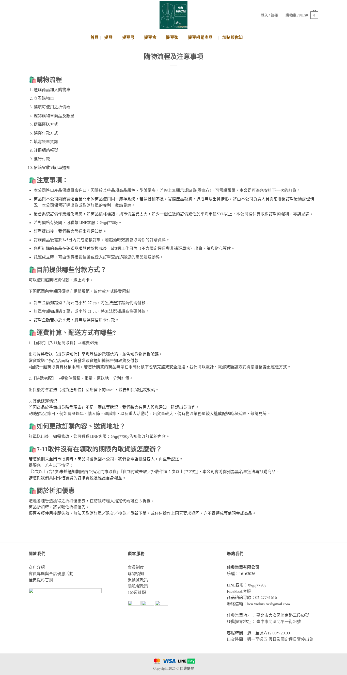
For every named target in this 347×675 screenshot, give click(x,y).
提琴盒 (150, 37)
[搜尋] (255, 37)
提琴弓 (128, 37)
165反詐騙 (137, 592)
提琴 (108, 37)
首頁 (94, 37)
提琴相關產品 (200, 37)
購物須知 (136, 573)
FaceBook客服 (239, 591)
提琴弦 (172, 37)
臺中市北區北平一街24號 (278, 621)
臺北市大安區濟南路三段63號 (282, 615)
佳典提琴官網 (41, 579)
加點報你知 (232, 37)
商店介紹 (37, 567)
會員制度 (136, 567)
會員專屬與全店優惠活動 (51, 573)
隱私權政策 (138, 586)
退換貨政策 (138, 579)
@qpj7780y (108, 222)
